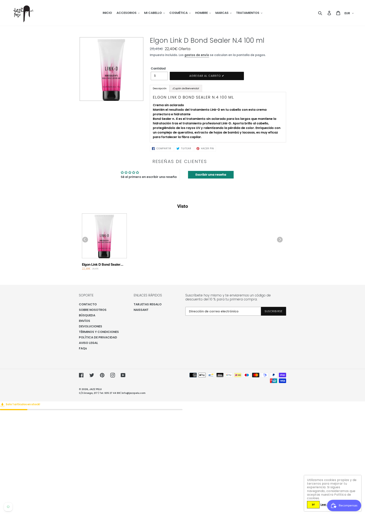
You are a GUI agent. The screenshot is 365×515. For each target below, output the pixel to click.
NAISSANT (141, 310)
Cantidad (158, 68)
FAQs (83, 348)
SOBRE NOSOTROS (92, 310)
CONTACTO (88, 304)
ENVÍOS (84, 321)
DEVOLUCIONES (90, 326)
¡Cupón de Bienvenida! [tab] (186, 88)
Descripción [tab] (160, 88)
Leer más (327, 504)
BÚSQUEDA (87, 315)
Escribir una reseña (210, 174)
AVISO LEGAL (88, 343)
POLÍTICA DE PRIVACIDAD (98, 337)
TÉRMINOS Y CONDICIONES (99, 332)
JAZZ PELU (95, 389)
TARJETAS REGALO (148, 304)
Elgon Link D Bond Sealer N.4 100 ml (101, 264)
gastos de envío (196, 55)
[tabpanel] (218, 117)
